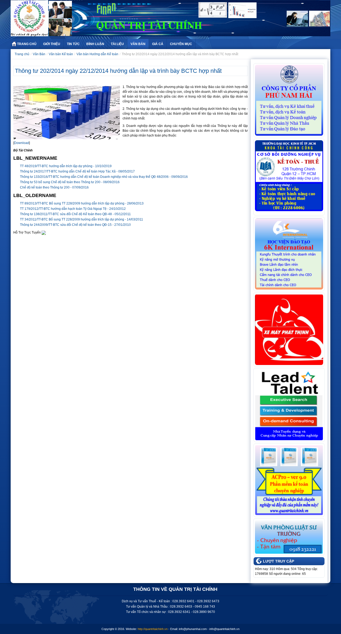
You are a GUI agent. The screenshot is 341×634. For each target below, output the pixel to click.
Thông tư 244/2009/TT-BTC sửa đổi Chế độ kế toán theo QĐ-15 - (75, 225)
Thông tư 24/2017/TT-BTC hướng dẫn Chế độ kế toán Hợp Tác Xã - (77, 171)
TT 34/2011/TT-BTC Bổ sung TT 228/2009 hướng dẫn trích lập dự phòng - (81, 219)
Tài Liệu (117, 44)
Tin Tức (73, 44)
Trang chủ (22, 54)
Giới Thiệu (51, 44)
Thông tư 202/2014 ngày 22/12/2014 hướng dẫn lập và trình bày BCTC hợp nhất (118, 70)
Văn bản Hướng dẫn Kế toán (97, 54)
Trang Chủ (26, 44)
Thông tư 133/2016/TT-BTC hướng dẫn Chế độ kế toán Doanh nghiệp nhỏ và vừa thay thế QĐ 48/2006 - (104, 177)
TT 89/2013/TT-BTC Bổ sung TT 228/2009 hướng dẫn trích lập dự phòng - (82, 203)
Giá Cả (157, 44)
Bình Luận (95, 44)
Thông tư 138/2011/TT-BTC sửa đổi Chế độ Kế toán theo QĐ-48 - (75, 214)
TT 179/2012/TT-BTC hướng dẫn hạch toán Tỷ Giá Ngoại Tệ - (73, 209)
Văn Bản (138, 44)
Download (21, 143)
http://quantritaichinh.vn (153, 629)
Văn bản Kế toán (61, 54)
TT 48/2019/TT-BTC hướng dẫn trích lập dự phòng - (66, 166)
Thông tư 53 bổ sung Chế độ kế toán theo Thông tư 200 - (70, 182)
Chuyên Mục (181, 44)
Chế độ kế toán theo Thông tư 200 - (54, 187)
